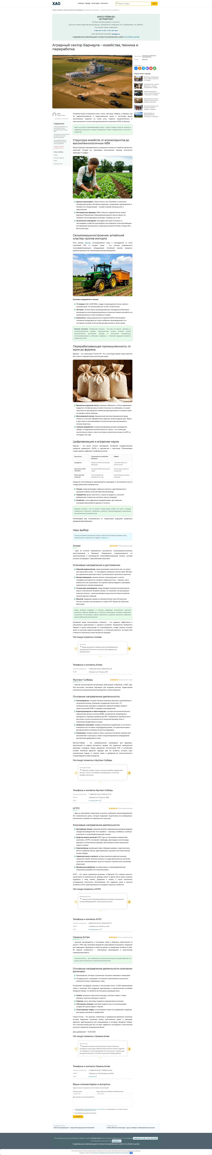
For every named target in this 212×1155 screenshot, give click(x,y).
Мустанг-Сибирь (59, 158)
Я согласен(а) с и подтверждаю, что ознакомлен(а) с (101, 1110)
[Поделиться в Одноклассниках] (139, 68)
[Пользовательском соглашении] (120, 1153)
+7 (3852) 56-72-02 (94, 794)
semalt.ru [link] (92, 1076)
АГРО (55, 161)
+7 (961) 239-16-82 (94, 669)
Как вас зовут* (77, 1091)
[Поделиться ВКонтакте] (136, 68)
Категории (95, 3)
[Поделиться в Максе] (147, 68)
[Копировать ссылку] (154, 68)
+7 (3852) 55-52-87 (106, 1070)
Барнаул (60, 10)
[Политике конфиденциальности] (102, 1153)
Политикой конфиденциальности (85, 1110)
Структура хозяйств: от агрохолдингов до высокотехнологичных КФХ (61, 129)
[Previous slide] (76, 648)
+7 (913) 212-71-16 (106, 794)
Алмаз (55, 155)
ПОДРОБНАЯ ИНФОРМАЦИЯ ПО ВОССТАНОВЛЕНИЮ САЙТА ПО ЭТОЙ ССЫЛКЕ (106, 1144)
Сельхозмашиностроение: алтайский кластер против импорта (62, 136)
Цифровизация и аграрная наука (59, 147)
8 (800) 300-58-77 (94, 923)
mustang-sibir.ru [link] (94, 800)
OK (131, 1153)
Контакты (104, 3)
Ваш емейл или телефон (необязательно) (110, 1091)
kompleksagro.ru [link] (94, 929)
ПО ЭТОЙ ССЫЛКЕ (131, 37)
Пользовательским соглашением (95, 1109)
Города (87, 3)
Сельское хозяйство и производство (73, 10)
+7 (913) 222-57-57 (106, 923)
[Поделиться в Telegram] (143, 68)
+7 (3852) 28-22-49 (106, 669)
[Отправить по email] (151, 68)
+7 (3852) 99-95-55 (94, 1070)
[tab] (99, 656)
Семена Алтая (58, 164)
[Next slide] (129, 648)
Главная (81, 3)
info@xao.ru (105, 538)
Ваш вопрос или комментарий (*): (84, 1097)
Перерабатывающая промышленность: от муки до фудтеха (60, 142)
